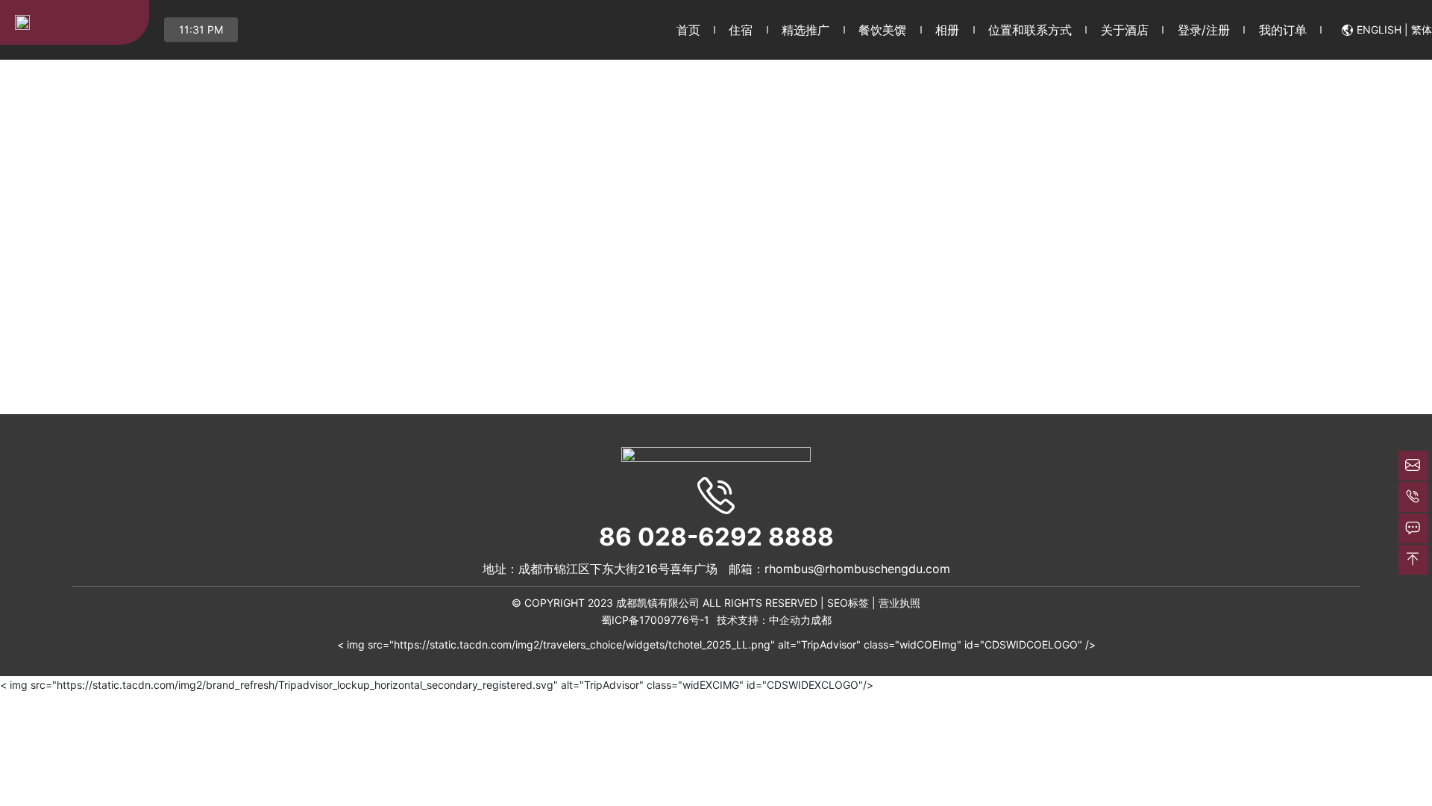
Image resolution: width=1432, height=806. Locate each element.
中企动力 (790, 619)
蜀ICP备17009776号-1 (655, 619)
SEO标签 (848, 602)
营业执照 (899, 602)
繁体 (1421, 29)
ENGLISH (1379, 29)
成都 (821, 619)
